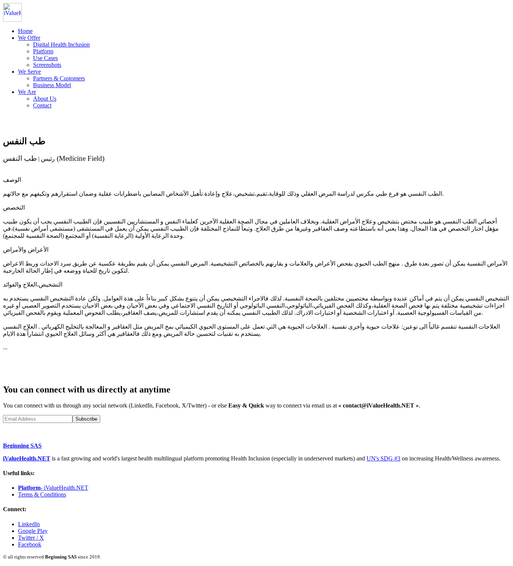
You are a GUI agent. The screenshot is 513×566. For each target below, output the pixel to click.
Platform (43, 51)
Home (25, 31)
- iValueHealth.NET (53, 487)
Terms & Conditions (42, 494)
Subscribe (86, 419)
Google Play (33, 531)
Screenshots (47, 65)
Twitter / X (31, 537)
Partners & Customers (59, 78)
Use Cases (45, 58)
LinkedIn (29, 524)
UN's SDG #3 (383, 458)
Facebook (29, 544)
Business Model (52, 85)
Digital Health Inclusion (61, 44)
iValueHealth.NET (26, 458)
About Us (44, 98)
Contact (42, 105)
